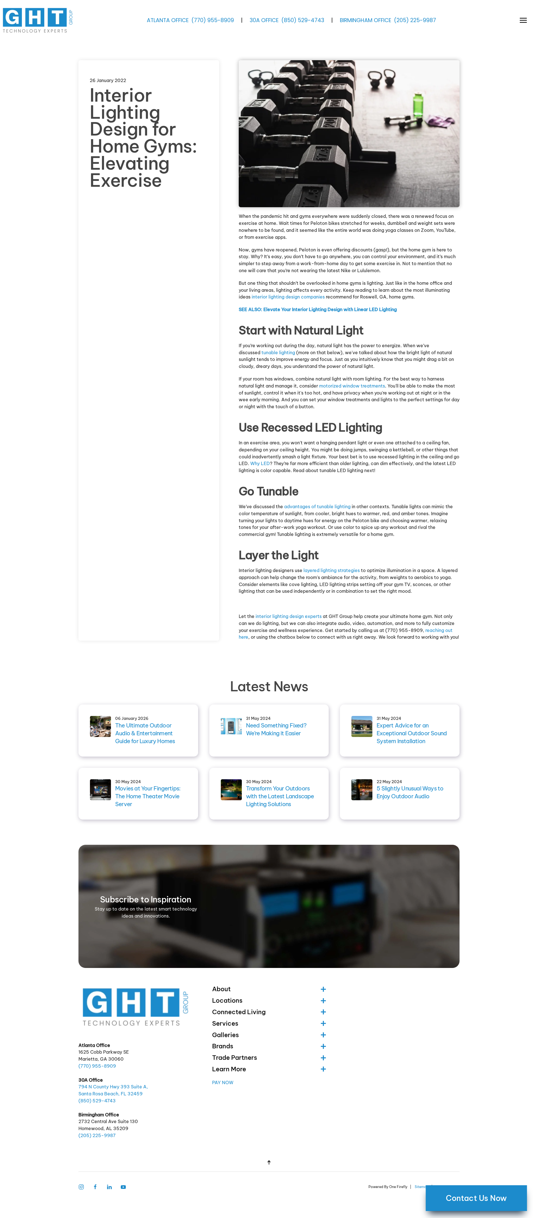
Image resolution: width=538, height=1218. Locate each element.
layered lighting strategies (331, 570)
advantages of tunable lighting (317, 506)
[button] (523, 20)
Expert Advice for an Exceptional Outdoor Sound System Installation (412, 733)
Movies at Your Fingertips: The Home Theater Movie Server (147, 796)
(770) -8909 (212, 20)
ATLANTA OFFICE (168, 20)
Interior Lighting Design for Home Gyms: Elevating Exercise (143, 138)
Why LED (260, 463)
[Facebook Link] (95, 1186)
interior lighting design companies (288, 297)
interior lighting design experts (289, 616)
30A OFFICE (264, 20)
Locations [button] (227, 1000)
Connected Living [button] (239, 1012)
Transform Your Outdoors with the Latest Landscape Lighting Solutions (280, 796)
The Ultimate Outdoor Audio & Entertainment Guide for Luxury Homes (145, 733)
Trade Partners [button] (234, 1057)
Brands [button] (222, 1046)
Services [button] (225, 1023)
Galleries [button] (225, 1035)
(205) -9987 (415, 20)
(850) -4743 (302, 20)
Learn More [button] (229, 1069)
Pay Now (222, 1082)
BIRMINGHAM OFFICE (365, 20)
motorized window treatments (352, 386)
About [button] (221, 989)
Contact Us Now (476, 1198)
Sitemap (422, 1187)
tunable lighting (278, 352)
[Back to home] (38, 20)
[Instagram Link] (81, 1186)
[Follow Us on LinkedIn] (109, 1186)
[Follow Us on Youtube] (123, 1186)
